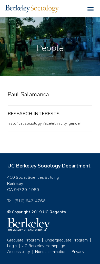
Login (12, 246)
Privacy (78, 252)
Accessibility (18, 252)
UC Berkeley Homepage (43, 246)
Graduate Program (23, 240)
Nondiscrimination (50, 252)
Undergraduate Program (66, 240)
